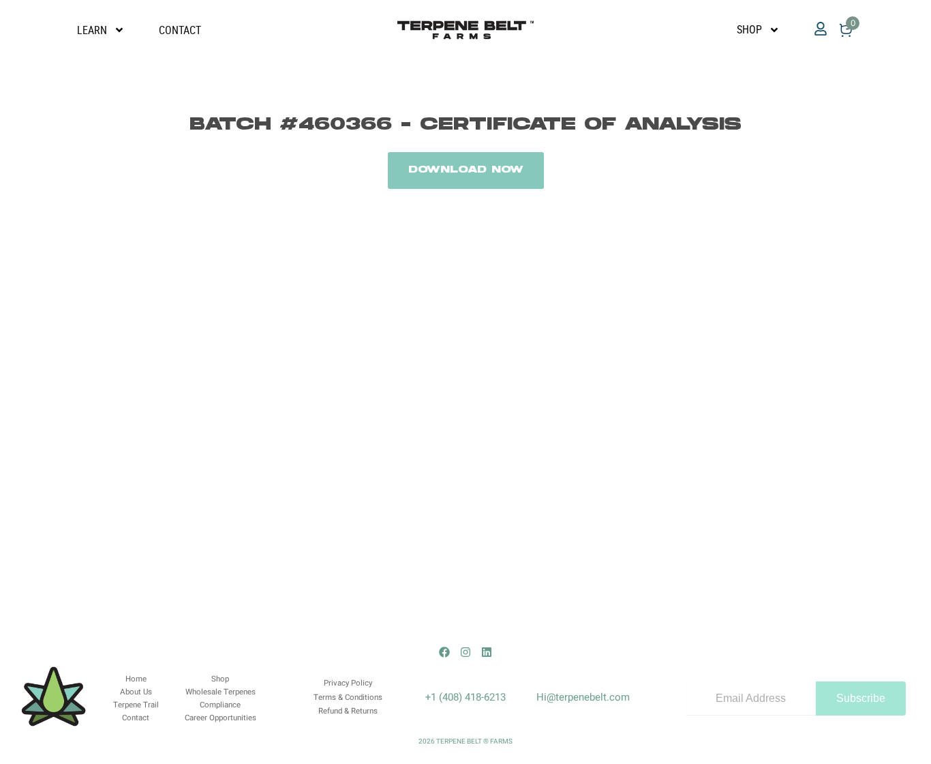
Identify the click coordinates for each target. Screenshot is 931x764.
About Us (136, 692)
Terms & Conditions (348, 697)
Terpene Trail (136, 705)
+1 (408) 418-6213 (465, 697)
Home (136, 679)
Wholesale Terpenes (220, 692)
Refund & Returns (348, 711)
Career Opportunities (220, 718)
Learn (92, 30)
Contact (180, 30)
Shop (749, 29)
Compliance (220, 705)
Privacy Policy (348, 683)
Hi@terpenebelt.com (583, 697)
